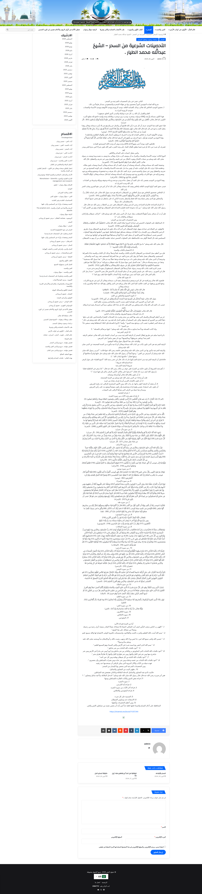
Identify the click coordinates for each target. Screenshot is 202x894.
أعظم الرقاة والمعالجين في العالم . (61, 164)
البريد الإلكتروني (160, 837)
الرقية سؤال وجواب (90, 30)
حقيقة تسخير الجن (101, 773)
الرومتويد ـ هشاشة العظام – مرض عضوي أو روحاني (55, 218)
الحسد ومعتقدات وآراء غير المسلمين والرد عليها (56, 204)
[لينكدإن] (137, 730)
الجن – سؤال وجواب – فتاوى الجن (61, 196)
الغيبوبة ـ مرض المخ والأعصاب (62, 280)
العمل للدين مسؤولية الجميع (63, 264)
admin (159, 59)
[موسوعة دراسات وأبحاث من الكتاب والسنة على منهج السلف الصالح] (101, 13)
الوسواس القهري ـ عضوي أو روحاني (60, 305)
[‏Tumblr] (131, 730)
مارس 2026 (68, 58)
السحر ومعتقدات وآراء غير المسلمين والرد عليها (56, 237)
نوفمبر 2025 (68, 73)
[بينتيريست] (125, 730)
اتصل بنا (97, 882)
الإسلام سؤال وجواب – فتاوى (63, 185)
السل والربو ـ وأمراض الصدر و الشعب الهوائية (57, 249)
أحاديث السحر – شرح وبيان (63, 157)
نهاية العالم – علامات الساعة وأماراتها (60, 358)
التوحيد (70, 189)
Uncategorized (66, 137)
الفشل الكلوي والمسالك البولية (62, 290)
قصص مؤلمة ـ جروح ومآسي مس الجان (59, 350)
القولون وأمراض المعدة (64, 298)
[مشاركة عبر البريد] (109, 730)
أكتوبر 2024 (68, 120)
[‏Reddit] (120, 730)
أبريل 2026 (68, 54)
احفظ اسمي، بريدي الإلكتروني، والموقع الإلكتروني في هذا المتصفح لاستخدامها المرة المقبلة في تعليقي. (131, 847)
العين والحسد (160, 30)
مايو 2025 (68, 97)
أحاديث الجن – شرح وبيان (64, 153)
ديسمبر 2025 (67, 70)
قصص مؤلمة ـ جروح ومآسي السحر (61, 343)
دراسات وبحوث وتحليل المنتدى (147, 39)
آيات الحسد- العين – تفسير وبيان (61, 145)
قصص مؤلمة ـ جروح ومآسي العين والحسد (58, 346)
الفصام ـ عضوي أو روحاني (64, 294)
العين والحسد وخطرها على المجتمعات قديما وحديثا (56, 276)
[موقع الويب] (149, 747)
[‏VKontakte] (114, 730)
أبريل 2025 (68, 100)
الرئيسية (161, 34)
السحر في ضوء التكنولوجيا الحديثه (61, 230)
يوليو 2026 (68, 43)
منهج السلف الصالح (66, 354)
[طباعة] (103, 730)
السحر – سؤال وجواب (65, 226)
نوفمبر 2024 (68, 116)
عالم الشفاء (68, 339)
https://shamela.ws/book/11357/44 (124, 712)
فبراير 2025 (68, 104)
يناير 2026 (68, 66)
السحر (149, 30)
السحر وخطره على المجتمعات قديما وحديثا (58, 233)
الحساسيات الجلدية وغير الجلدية (62, 200)
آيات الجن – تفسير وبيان (64, 141)
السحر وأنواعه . (160, 773)
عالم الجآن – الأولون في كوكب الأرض (182, 30)
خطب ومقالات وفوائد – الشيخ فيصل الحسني (57, 319)
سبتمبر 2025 (68, 81)
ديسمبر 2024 (67, 112)
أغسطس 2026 (67, 39)
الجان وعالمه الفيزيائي (65, 192)
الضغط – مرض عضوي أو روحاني (61, 257)
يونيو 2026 (68, 46)
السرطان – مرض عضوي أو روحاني (61, 241)
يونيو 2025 (68, 93)
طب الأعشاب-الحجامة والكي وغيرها (112, 30)
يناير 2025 (68, 108)
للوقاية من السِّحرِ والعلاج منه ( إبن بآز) (124, 774)
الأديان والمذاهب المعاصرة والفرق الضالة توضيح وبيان (55, 175)
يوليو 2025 (68, 89)
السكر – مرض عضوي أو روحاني (62, 245)
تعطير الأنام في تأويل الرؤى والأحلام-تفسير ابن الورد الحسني (59, 30)
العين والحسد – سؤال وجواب (63, 272)
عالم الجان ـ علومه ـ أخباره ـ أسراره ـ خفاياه (57, 335)
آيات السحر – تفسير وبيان (63, 149)
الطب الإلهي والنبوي (135, 30)
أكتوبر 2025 (68, 77)
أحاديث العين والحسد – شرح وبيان (61, 161)
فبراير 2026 (68, 62)
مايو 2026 (68, 50)
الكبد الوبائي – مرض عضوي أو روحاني (60, 301)
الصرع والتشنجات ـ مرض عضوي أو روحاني (58, 253)
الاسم (163, 827)
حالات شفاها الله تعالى (65, 316)
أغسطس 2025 (67, 85)
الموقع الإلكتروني (116, 837)
